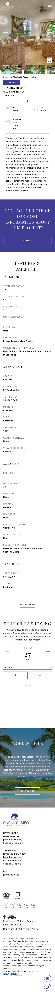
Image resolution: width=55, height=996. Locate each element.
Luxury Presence (12, 924)
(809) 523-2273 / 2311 (15, 854)
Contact (28, 240)
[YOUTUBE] (26, 905)
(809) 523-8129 (11, 836)
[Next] (48, 653)
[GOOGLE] (33, 905)
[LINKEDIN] (19, 905)
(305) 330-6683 (11, 875)
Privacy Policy (30, 929)
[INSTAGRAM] (12, 905)
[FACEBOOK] (5, 905)
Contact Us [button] (27, 791)
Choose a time (11, 667)
